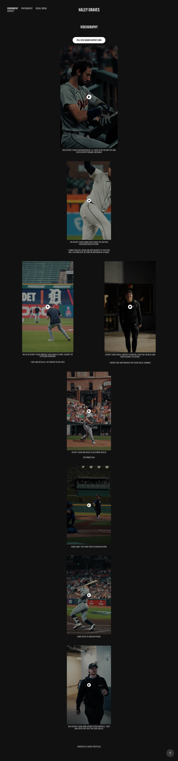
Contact (10, 11)
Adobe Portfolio (94, 746)
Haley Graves (89, 9)
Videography (12, 8)
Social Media (41, 8)
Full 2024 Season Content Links (89, 40)
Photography (27, 8)
